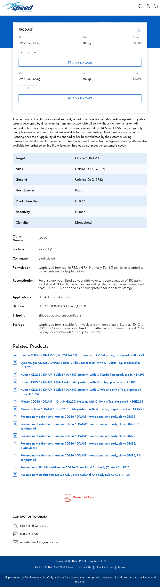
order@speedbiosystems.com (39, 542)
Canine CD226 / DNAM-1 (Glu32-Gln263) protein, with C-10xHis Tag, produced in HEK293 (82, 355)
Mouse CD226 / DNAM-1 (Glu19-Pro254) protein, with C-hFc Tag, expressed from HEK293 (82, 409)
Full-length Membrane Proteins (133, 12)
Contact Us (84, 567)
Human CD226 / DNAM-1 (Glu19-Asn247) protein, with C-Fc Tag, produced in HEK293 (79, 382)
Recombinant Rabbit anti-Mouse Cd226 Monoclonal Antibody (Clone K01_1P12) (75, 475)
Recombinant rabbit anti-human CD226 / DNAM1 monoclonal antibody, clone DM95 (77, 416)
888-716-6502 (34, 526)
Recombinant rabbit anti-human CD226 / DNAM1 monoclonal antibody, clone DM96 (77, 436)
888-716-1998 (29, 534)
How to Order (104, 567)
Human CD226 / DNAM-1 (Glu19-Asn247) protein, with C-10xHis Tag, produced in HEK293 (82, 375)
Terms (121, 567)
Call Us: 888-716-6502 (54, 567)
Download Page (82, 497)
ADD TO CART (81, 63)
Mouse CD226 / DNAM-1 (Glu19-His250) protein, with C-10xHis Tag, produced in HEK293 (81, 401)
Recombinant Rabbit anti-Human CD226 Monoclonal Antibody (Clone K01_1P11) (75, 467)
